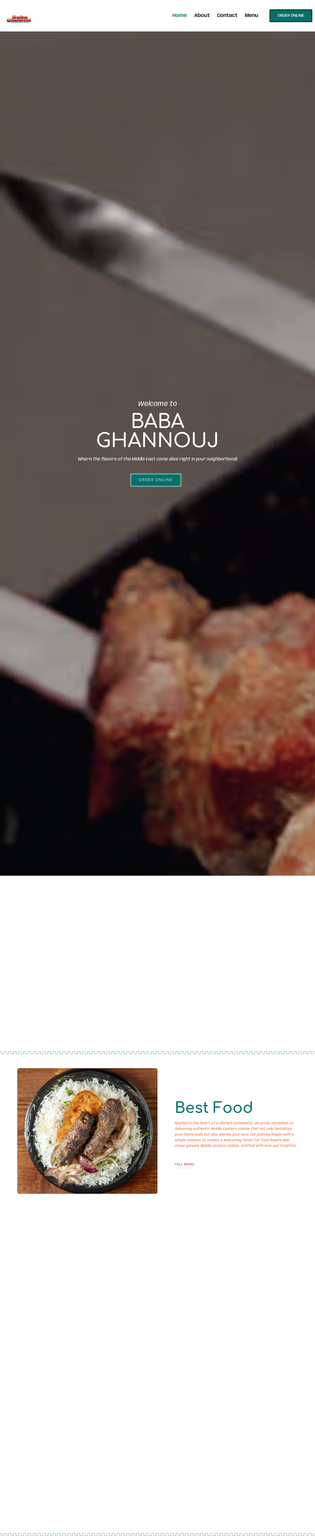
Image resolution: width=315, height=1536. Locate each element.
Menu (251, 15)
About (202, 15)
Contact (227, 15)
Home (180, 15)
